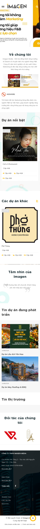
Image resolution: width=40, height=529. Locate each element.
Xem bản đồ (6, 469)
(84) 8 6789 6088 (16, 465)
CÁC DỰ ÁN (6, 500)
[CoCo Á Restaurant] (20, 144)
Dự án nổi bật (13, 120)
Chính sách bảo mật (28, 524)
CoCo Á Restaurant (10, 164)
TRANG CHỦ (6, 497)
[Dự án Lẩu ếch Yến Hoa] (20, 336)
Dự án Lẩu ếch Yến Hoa (12, 354)
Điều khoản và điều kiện (12, 524)
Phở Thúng (6, 246)
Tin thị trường (13, 399)
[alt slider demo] (20, 23)
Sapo (25, 521)
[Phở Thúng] (20, 225)
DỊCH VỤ (5, 504)
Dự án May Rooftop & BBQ (14, 387)
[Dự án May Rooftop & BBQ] (20, 369)
